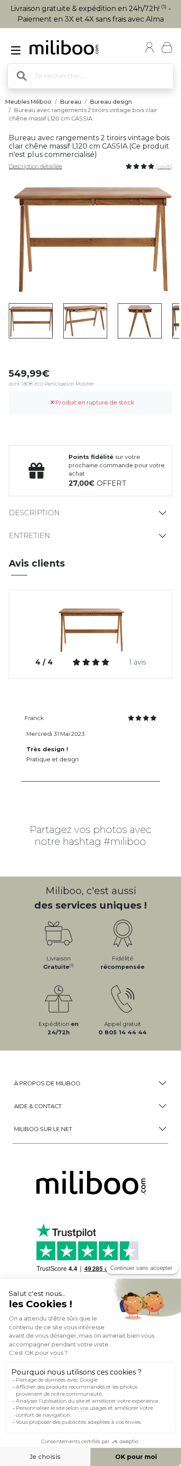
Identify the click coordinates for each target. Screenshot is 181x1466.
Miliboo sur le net (43, 1129)
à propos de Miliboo (47, 1083)
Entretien (29, 535)
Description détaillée (35, 166)
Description (34, 513)
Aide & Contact (38, 1106)
